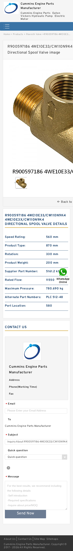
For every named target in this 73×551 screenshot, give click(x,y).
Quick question (18, 450)
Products (18, 34)
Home (7, 34)
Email (10, 404)
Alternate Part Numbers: (23, 297)
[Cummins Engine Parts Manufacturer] (11, 7)
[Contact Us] (63, 275)
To (9, 419)
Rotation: (12, 254)
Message (12, 477)
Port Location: (15, 306)
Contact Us (25, 539)
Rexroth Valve (34, 34)
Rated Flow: (13, 280)
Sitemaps (52, 539)
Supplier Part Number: (21, 271)
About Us (10, 539)
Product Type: (15, 246)
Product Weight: (16, 263)
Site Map (39, 539)
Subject (12, 435)
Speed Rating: (15, 237)
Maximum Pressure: (19, 289)
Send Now (25, 513)
